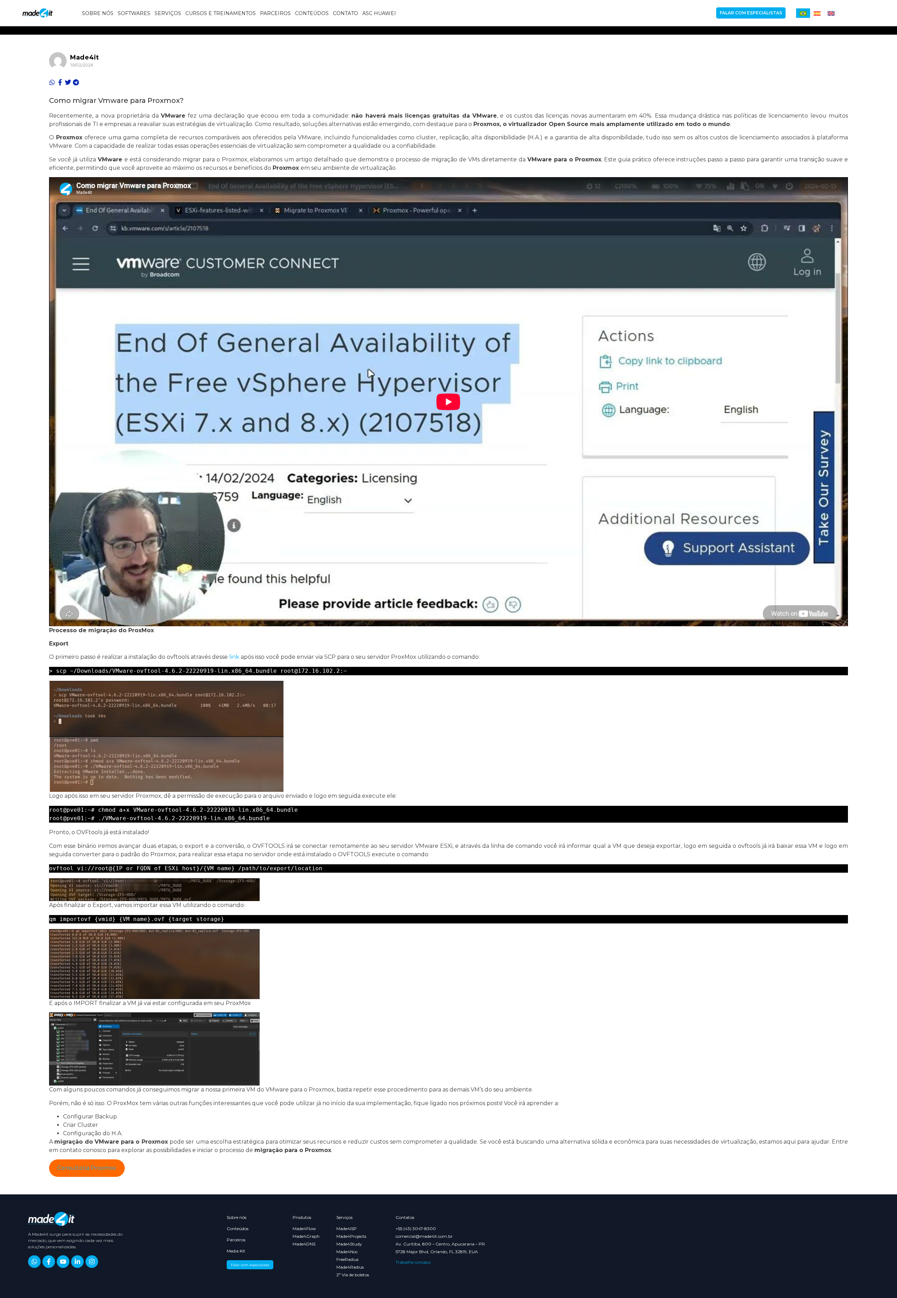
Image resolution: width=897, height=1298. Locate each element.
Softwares (134, 13)
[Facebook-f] (48, 1261)
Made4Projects (351, 1236)
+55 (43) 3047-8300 (416, 1229)
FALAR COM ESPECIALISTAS (751, 12)
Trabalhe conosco (413, 1262)
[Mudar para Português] (803, 13)
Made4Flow (303, 1229)
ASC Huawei (379, 13)
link (234, 657)
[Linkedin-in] (77, 1261)
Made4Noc (347, 1252)
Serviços (168, 13)
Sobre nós (98, 13)
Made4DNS (303, 1244)
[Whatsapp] (34, 1261)
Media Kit (236, 1251)
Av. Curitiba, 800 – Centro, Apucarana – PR (440, 1244)
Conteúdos (312, 13)
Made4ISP (346, 1229)
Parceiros (275, 13)
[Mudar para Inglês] (831, 13)
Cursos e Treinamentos (220, 13)
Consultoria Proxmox (86, 1168)
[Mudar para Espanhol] (817, 13)
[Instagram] (91, 1261)
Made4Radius (350, 1267)
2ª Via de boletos (352, 1275)
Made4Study (349, 1244)
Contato (345, 13)
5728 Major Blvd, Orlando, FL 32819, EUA (437, 1252)
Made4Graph (303, 1236)
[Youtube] (63, 1261)
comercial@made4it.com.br (424, 1236)
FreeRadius (347, 1259)
